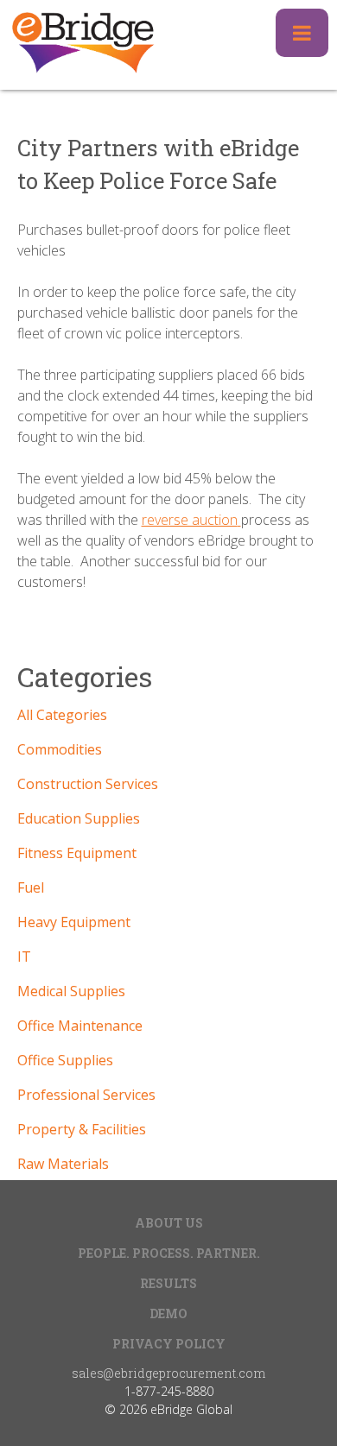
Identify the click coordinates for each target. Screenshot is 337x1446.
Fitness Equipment (77, 852)
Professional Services (86, 1094)
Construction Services (87, 783)
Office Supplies (65, 1060)
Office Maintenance (80, 1025)
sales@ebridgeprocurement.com (168, 1373)
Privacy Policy (169, 1343)
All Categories (62, 714)
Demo (168, 1313)
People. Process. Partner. (169, 1253)
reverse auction (190, 519)
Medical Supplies (71, 991)
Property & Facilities (81, 1129)
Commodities (59, 749)
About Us (169, 1223)
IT (24, 956)
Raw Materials (63, 1163)
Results (168, 1283)
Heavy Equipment (73, 921)
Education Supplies (78, 818)
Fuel (30, 887)
